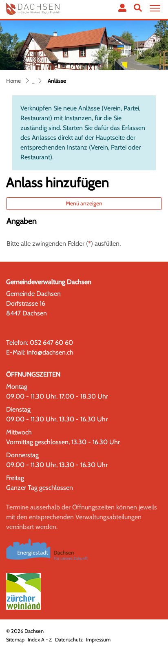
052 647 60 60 (51, 342)
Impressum (98, 640)
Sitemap (15, 640)
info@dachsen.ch (50, 352)
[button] (138, 8)
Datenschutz (69, 640)
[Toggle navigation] (154, 8)
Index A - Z (40, 640)
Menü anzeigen (84, 203)
